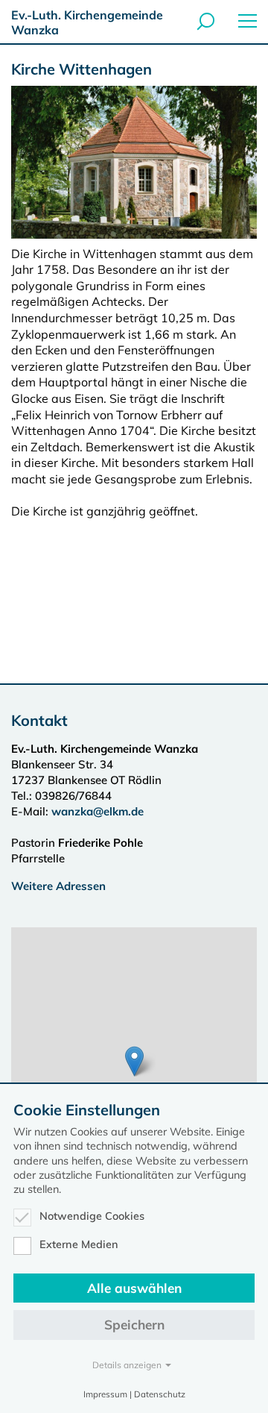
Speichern (134, 1324)
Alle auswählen (134, 1288)
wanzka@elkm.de (97, 811)
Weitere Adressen (58, 886)
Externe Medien (78, 1244)
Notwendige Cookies (91, 1216)
